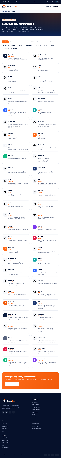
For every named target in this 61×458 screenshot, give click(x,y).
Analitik (13, 45)
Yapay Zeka (13, 42)
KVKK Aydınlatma (6, 442)
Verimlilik (6, 48)
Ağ (21, 42)
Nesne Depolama (36, 407)
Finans (53, 45)
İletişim (21, 45)
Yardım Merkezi (50, 1)
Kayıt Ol (55, 6)
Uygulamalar (35, 412)
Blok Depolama (35, 404)
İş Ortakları (4, 428)
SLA (3, 445)
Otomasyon (29, 45)
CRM (33, 42)
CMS (27, 42)
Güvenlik (6, 45)
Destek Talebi (35, 426)
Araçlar (38, 45)
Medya (45, 45)
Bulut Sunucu (35, 402)
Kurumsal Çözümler (36, 428)
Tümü (5, 42)
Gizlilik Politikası (6, 440)
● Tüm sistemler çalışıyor (31, 1)
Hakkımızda (5, 423)
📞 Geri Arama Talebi (6, 1)
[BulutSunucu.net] (9, 7)
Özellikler (34, 414)
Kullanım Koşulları (6, 438)
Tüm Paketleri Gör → (12, 384)
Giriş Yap (48, 6)
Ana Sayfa (4, 11)
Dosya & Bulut (50, 42)
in (6, 412)
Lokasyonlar (5, 426)
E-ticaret (40, 42)
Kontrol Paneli (35, 417)
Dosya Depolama (36, 409)
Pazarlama (14, 48)
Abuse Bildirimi (5, 447)
